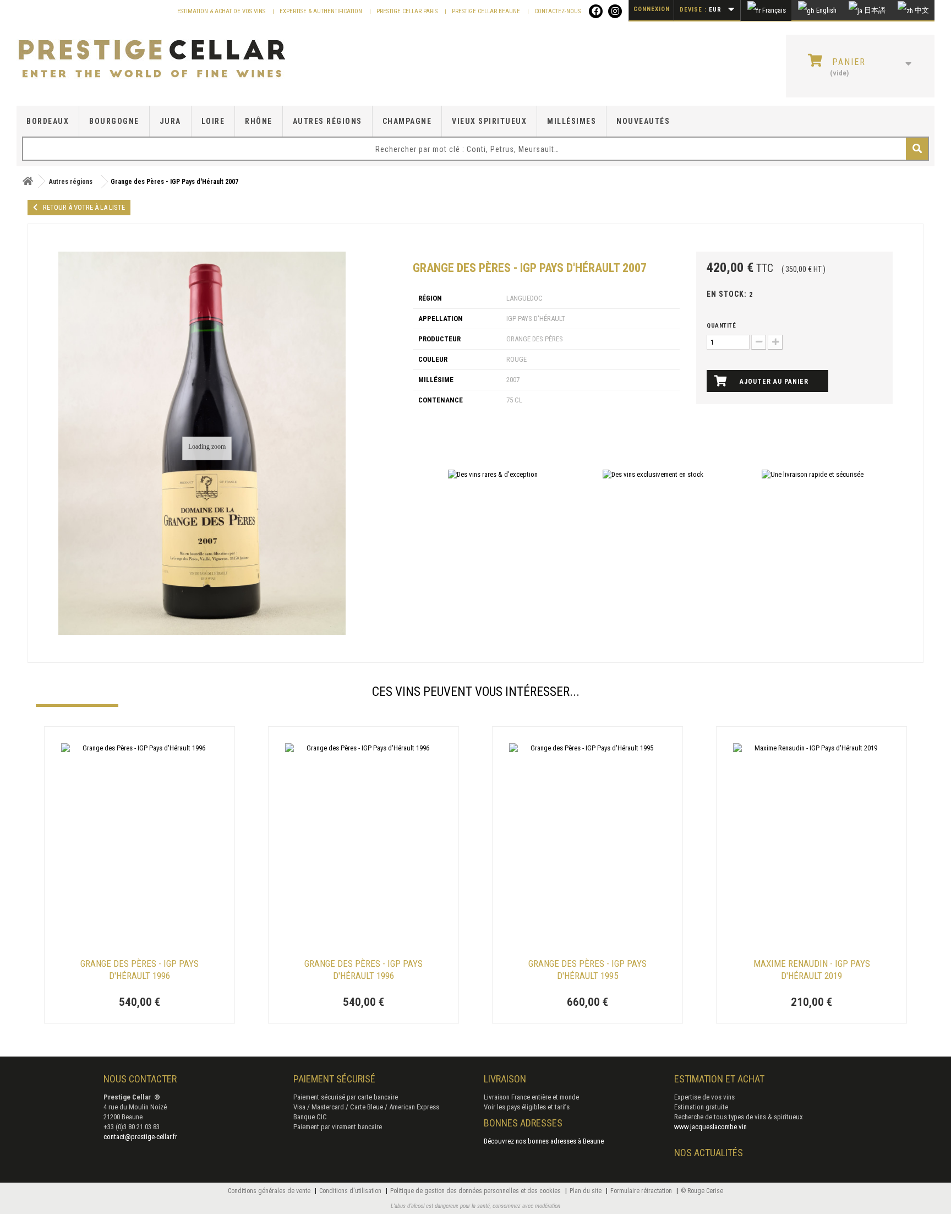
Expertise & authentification (322, 11)
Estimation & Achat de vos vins (222, 11)
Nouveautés (643, 121)
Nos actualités (708, 1152)
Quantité (721, 325)
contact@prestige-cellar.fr (140, 1137)
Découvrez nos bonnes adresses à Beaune (544, 1141)
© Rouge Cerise (702, 1191)
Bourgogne (114, 121)
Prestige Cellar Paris (407, 11)
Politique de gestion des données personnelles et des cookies (476, 1191)
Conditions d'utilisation (351, 1191)
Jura (170, 121)
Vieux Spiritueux (489, 121)
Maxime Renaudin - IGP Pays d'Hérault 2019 (811, 969)
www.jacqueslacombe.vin (710, 1127)
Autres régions (327, 121)
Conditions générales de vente (270, 1191)
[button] (41, 876)
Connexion (651, 9)
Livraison (505, 1079)
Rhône (258, 121)
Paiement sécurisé (334, 1079)
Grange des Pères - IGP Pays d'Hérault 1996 (139, 969)
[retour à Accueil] (27, 181)
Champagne (407, 121)
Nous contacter (140, 1079)
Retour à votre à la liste (84, 207)
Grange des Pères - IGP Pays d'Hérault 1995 (587, 969)
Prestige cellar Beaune (487, 11)
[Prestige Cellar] (164, 59)
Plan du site (586, 1191)
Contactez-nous (557, 11)
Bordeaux (47, 121)
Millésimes (571, 121)
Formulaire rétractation (642, 1191)
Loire (213, 121)
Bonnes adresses (523, 1123)
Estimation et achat (719, 1079)
